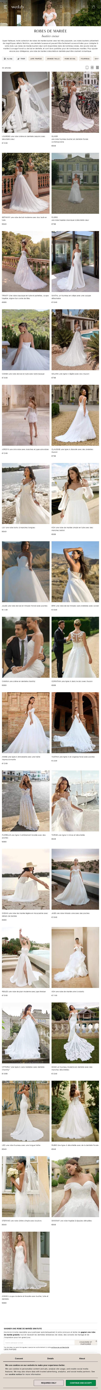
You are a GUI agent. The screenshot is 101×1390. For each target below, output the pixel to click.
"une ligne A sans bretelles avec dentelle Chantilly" (23, 1068)
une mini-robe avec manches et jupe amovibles (25, 449)
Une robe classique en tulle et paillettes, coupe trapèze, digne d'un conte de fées (25, 296)
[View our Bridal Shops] (84, 6)
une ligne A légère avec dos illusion (70, 373)
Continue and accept (81, 1383)
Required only (48, 1383)
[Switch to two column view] (92, 67)
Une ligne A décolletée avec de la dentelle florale (75, 1145)
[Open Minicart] (93, 6)
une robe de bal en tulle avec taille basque (23, 373)
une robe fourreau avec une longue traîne (21, 1145)
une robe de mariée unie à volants (68, 991)
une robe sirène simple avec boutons (22, 1220)
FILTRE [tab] (9, 59)
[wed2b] (17, 6)
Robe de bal (70, 59)
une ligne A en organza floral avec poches (73, 756)
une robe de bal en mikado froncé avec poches (24, 605)
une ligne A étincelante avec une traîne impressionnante (21, 757)
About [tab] (82, 1358)
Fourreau (85, 59)
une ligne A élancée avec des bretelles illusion (72, 450)
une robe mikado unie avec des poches (71, 913)
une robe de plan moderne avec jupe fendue (24, 991)
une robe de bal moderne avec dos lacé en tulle (24, 218)
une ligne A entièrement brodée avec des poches (24, 836)
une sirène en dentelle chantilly (18, 681)
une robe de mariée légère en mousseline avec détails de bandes (25, 914)
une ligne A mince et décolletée (68, 835)
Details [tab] (50, 1358)
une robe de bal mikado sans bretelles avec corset (75, 605)
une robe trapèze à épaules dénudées (72, 1220)
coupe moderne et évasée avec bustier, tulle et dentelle (25, 1297)
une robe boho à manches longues (18, 527)
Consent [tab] (19, 1358)
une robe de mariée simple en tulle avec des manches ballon (72, 528)
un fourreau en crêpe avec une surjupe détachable (71, 296)
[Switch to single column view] (87, 67)
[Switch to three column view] (97, 67)
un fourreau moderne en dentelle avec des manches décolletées (72, 1068)
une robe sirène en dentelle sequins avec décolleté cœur (23, 137)
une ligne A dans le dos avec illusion (72, 681)
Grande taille (53, 59)
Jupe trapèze (36, 59)
